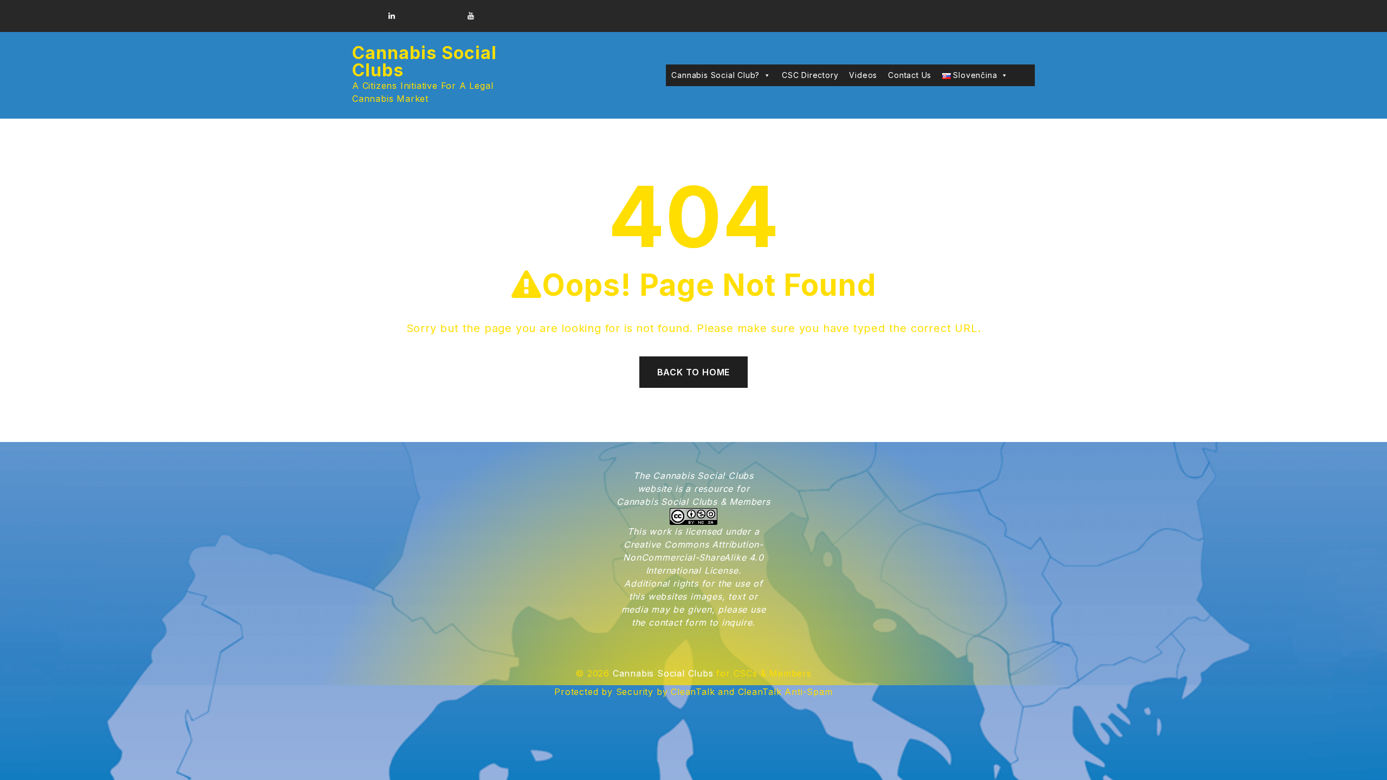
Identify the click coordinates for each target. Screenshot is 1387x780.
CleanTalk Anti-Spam (785, 691)
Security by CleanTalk (665, 691)
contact (665, 622)
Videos (863, 75)
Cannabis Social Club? (715, 75)
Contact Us (909, 75)
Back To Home (693, 372)
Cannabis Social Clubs (424, 61)
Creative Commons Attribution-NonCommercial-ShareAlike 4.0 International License (693, 557)
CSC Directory (810, 75)
